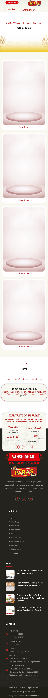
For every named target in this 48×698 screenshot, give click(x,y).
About (13, 518)
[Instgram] (24, 447)
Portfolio (14, 545)
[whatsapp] (30, 447)
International (28, 10)
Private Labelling (17, 541)
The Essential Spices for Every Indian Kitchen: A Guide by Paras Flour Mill (30, 598)
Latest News (16, 549)
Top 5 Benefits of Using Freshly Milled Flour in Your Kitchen (30, 584)
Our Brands (15, 529)
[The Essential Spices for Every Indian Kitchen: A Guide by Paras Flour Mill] (10, 598)
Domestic (10, 9)
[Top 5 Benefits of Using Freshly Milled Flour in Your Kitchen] (10, 586)
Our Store (15, 526)
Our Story (15, 522)
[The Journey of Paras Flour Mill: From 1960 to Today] (10, 574)
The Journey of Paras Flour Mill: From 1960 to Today (30, 572)
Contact (14, 553)
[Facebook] (17, 447)
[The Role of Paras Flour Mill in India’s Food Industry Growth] (10, 610)
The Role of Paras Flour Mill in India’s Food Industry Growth (29, 608)
